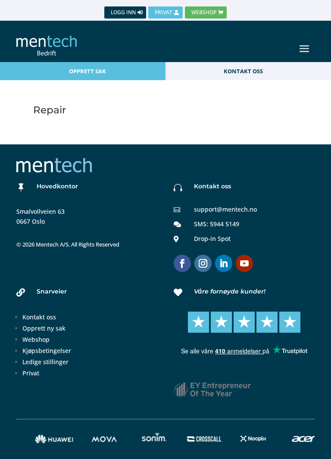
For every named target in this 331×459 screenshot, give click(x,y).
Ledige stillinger (45, 362)
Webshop (36, 339)
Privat (30, 373)
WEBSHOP (203, 12)
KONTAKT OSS (243, 71)
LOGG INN (123, 12)
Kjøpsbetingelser (46, 351)
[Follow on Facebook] (182, 263)
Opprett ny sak (44, 328)
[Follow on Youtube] (244, 263)
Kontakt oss (39, 317)
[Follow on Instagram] (203, 263)
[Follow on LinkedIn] (223, 263)
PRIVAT (163, 12)
